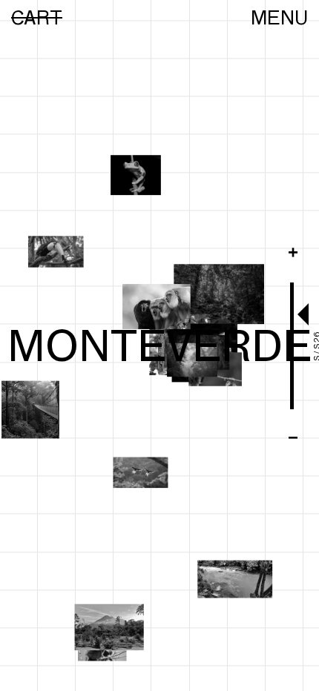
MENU (279, 18)
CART (36, 18)
